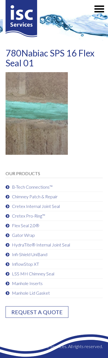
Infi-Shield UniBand (29, 254)
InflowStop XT (25, 264)
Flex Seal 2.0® (25, 225)
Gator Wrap (23, 235)
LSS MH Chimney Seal (33, 273)
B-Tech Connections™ (32, 186)
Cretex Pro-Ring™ (28, 215)
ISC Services (21, 20)
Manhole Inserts (27, 283)
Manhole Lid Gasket (31, 292)
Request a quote (37, 312)
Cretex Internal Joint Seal (36, 206)
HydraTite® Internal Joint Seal (41, 244)
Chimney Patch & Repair (35, 196)
